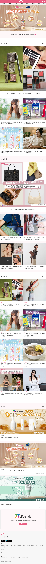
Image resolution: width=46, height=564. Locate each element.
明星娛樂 (25, 391)
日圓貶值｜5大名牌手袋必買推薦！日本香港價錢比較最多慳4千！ (23, 209)
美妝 (1, 302)
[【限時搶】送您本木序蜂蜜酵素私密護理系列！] (23, 421)
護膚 (24, 332)
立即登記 (23, 523)
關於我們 (2, 557)
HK (6, 553)
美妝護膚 (3, 3)
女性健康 (25, 362)
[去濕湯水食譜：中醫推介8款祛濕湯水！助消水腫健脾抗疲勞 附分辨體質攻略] (34, 350)
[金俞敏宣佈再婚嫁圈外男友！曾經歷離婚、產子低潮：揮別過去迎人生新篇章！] (34, 379)
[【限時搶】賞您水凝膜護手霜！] (23, 488)
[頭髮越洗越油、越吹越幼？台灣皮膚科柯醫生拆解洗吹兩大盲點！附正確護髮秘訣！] (11, 320)
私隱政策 (23, 557)
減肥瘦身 (25, 302)
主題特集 (41, 545)
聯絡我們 (27, 557)
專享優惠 (6, 546)
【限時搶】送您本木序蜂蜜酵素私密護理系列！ (10, 437)
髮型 (1, 332)
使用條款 (19, 557)
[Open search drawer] (45, 1)
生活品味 (15, 3)
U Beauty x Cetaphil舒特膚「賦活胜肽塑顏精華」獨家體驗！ (13, 470)
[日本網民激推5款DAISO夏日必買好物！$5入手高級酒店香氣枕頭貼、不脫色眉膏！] (34, 320)
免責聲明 (14, 557)
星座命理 (33, 3)
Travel (9, 553)
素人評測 (32, 545)
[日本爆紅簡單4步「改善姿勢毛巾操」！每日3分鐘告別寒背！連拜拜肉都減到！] (34, 290)
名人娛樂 (21, 3)
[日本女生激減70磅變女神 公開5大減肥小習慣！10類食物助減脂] (11, 379)
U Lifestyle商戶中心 (8, 557)
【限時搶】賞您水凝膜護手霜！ (7, 504)
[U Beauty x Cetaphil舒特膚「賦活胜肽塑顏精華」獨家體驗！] (23, 455)
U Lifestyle (3, 553)
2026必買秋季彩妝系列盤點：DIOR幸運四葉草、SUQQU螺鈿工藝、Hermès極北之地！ (23, 93)
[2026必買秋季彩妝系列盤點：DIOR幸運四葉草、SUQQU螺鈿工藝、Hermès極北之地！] (11, 290)
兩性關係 (38, 3)
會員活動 (2, 546)
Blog (19, 553)
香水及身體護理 (3, 362)
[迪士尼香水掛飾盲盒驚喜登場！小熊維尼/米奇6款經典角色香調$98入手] (11, 350)
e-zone (23, 553)
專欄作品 (36, 545)
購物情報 (44, 3)
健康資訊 (27, 3)
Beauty (16, 553)
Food (13, 553)
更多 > (43, 43)
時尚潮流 (9, 3)
